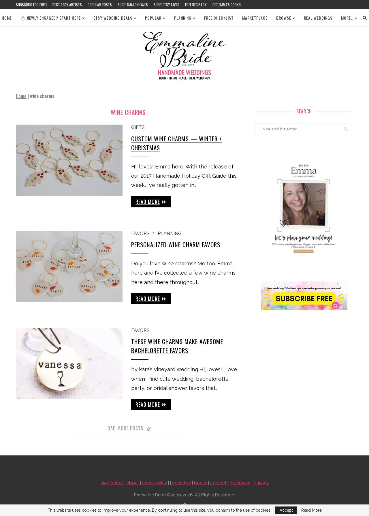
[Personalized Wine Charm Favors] (69, 266)
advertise (181, 482)
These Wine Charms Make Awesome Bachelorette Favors (177, 346)
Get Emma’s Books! (226, 4)
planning (170, 233)
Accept (286, 510)
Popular (153, 18)
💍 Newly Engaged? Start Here (50, 18)
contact (218, 482)
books (200, 482)
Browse (283, 18)
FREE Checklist (219, 18)
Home (7, 18)
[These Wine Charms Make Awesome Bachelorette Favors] (69, 363)
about (133, 482)
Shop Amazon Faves (133, 4)
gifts (138, 127)
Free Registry (196, 4)
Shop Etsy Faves (166, 4)
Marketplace (255, 18)
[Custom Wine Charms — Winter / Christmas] (69, 160)
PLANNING (182, 18)
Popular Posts (100, 4)
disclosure (240, 482)
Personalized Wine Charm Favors (175, 244)
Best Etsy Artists (67, 4)
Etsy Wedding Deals (112, 18)
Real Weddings (318, 18)
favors (140, 233)
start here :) (112, 482)
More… (347, 18)
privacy (261, 482)
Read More (311, 510)
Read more (147, 201)
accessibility (154, 482)
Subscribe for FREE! (31, 4)
